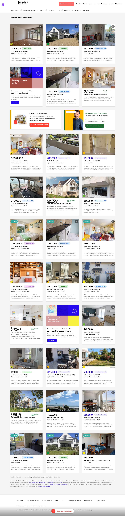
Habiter (111, 4)
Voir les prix (52, 340)
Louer (90, 4)
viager (61, 482)
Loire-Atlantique (38, 477)
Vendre (85, 4)
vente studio (50, 482)
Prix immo (104, 4)
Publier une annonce (66, 4)
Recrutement (88, 500)
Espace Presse (100, 500)
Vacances (97, 4)
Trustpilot (42, 506)
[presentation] (11, 35)
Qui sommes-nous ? (33, 500)
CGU (56, 500)
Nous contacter (47, 500)
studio (62, 484)
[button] (23, 43)
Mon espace (119, 4)
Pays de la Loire (26, 477)
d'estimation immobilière (44, 486)
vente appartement (40, 482)
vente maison (32, 482)
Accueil (12, 477)
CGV (63, 500)
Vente (18, 477)
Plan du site (20, 500)
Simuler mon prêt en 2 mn (94, 125)
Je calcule (15, 102)
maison (51, 484)
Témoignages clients (75, 500)
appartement (57, 484)
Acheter (78, 4)
